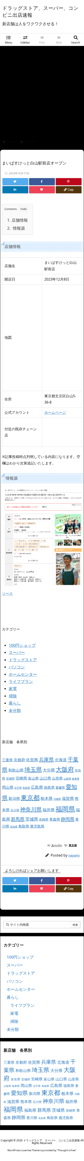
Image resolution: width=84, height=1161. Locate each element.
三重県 (7, 759)
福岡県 (65, 808)
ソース (7, 593)
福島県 (30, 1110)
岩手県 (18, 787)
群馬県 (17, 819)
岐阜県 (75, 778)
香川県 (31, 1117)
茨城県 (31, 819)
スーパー (30, 142)
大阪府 (65, 769)
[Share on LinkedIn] (15, 189)
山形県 (57, 778)
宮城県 (10, 778)
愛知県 (19, 1092)
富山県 (33, 778)
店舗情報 (17, 220)
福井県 (49, 809)
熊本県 (26, 1101)
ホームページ (55, 412)
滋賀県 (68, 798)
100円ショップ (22, 645)
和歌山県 (16, 770)
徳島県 (49, 787)
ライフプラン (21, 681)
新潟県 (14, 798)
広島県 (37, 787)
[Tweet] (15, 181)
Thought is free (66, 1150)
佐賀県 (32, 759)
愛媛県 (60, 787)
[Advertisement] (42, 90)
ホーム (10, 142)
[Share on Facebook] (42, 181)
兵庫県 (46, 759)
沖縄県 (57, 799)
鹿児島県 (37, 826)
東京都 (30, 797)
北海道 (61, 759)
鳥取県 (23, 826)
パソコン (17, 667)
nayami (74, 855)
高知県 (13, 826)
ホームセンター (23, 674)
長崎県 (43, 819)
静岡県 (67, 819)
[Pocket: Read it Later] (42, 189)
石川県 (15, 810)
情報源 (16, 228)
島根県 (26, 787)
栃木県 (47, 798)
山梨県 (67, 778)
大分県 (49, 770)
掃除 (13, 696)
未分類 (15, 710)
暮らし (15, 703)
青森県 (54, 819)
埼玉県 (33, 769)
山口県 (45, 778)
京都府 (19, 759)
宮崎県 (21, 778)
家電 (13, 688)
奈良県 (15, 1079)
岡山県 (7, 787)
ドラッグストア (23, 659)
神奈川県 (31, 809)
